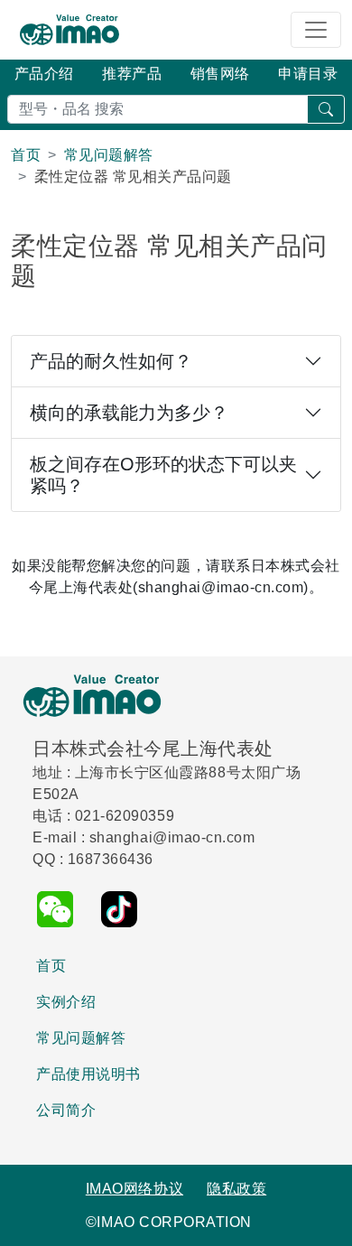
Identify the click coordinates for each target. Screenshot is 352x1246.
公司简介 (66, 1110)
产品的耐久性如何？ (111, 361)
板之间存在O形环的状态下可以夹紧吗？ (163, 475)
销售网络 (220, 73)
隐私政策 (236, 1188)
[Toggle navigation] (316, 30)
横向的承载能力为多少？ (129, 413)
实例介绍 (66, 1001)
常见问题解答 (80, 1038)
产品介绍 (44, 73)
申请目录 (308, 73)
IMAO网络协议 (134, 1188)
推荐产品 (132, 73)
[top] (325, 1222)
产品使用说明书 (88, 1074)
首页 (51, 965)
